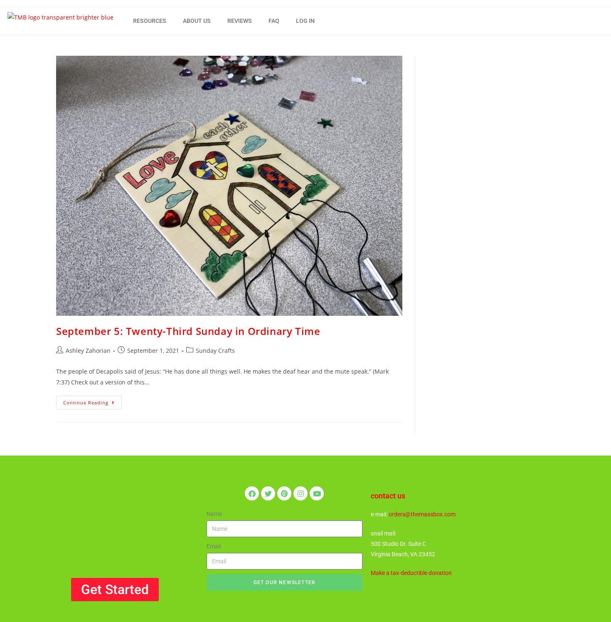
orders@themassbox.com (422, 514)
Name (214, 513)
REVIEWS (239, 20)
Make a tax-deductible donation (411, 573)
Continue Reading (92, 401)
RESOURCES (149, 20)
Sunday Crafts (215, 350)
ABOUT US (197, 20)
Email (214, 546)
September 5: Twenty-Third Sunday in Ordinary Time (188, 331)
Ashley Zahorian (88, 350)
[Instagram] (300, 493)
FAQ (274, 20)
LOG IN (305, 20)
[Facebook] (252, 493)
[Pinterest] (284, 493)
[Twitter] (268, 493)
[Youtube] (317, 493)
